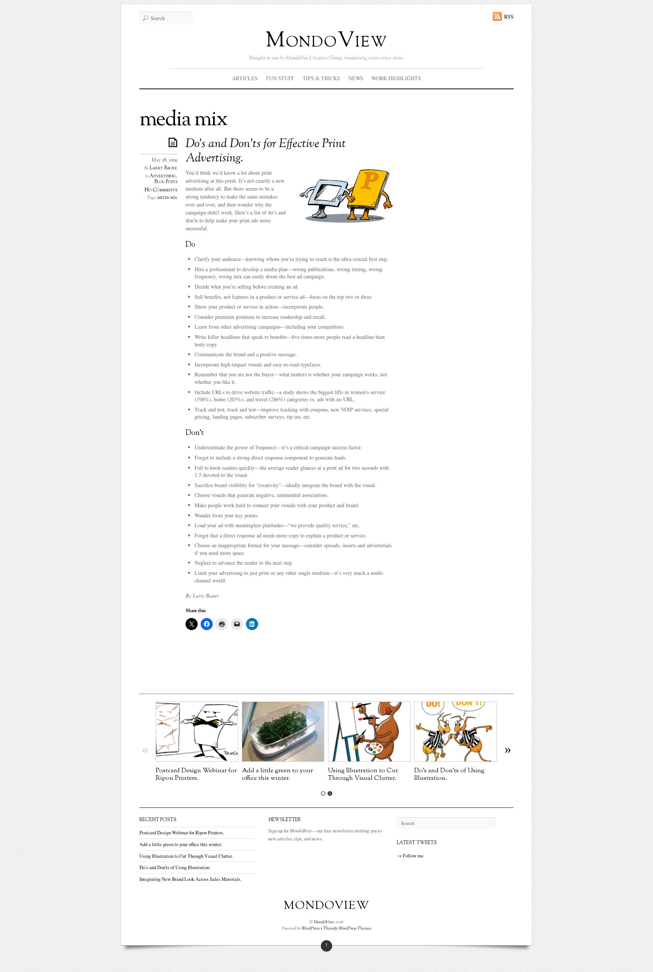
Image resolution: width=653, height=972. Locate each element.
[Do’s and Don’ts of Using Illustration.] (455, 759)
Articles (245, 78)
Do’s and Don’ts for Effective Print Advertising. (266, 151)
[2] (330, 793)
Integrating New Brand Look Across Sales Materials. (190, 879)
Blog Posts (165, 182)
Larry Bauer (163, 168)
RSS (509, 16)
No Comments (160, 190)
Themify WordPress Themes (347, 928)
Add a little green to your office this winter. (277, 774)
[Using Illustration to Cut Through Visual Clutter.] (369, 759)
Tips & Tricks (321, 78)
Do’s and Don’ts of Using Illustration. (449, 774)
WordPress (311, 928)
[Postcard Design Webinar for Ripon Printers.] (197, 759)
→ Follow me (410, 855)
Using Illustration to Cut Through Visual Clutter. (363, 774)
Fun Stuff (280, 78)
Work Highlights (396, 78)
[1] (323, 793)
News (355, 78)
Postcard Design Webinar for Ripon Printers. (196, 774)
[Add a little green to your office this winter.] (283, 759)
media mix (167, 197)
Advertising (163, 176)
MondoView (326, 41)
